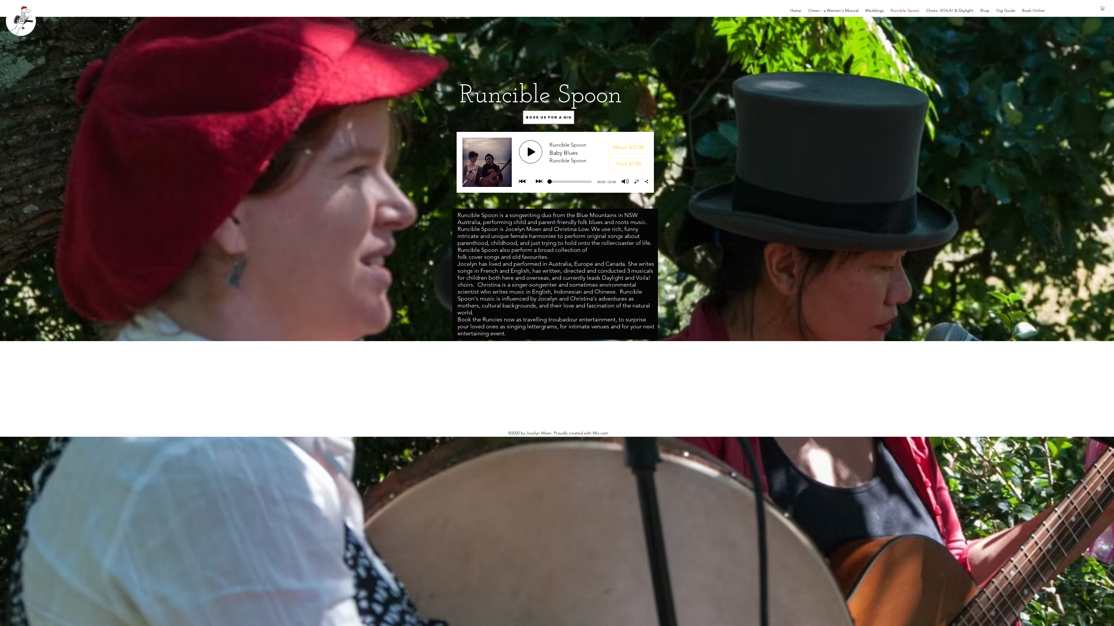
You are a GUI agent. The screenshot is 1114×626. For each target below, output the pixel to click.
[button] (1102, 8)
